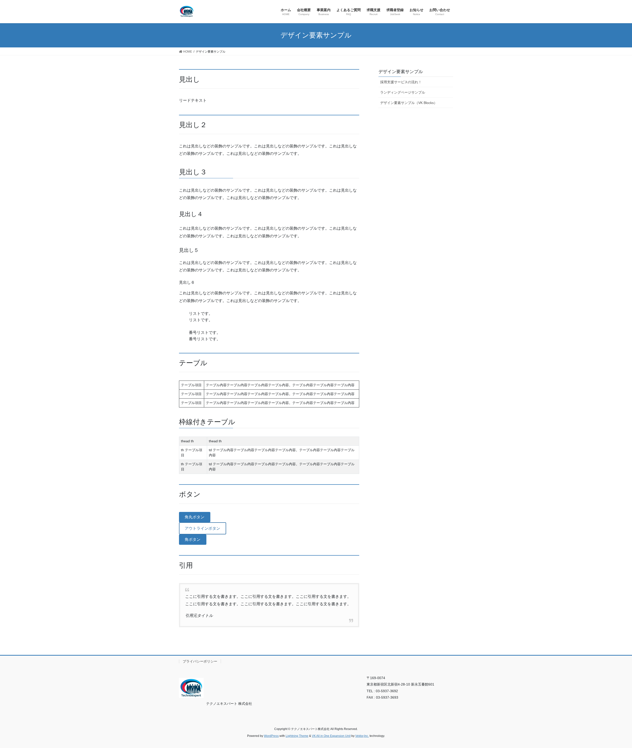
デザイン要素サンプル (400, 71)
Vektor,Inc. (362, 736)
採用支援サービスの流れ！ (401, 82)
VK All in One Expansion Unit (331, 736)
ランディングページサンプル (402, 92)
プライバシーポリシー (200, 661)
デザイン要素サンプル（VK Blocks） (408, 103)
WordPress (271, 736)
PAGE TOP (614, 721)
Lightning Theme (297, 736)
